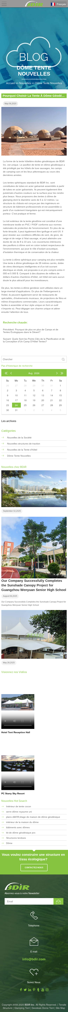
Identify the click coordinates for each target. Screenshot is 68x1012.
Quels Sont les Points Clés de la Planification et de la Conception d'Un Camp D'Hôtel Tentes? (34, 340)
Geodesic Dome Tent (43, 1008)
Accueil (10, 83)
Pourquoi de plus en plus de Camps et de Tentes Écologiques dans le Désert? (30, 330)
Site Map (60, 1008)
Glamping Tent (22, 1008)
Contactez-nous (34, 867)
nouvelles (25, 83)
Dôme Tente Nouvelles (48, 83)
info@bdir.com (34, 959)
